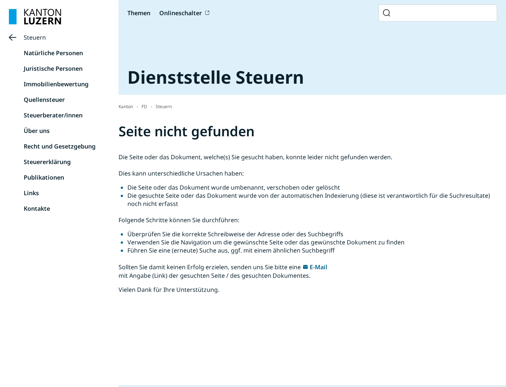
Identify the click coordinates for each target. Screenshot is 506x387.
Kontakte (37, 208)
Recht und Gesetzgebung (60, 146)
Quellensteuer (44, 100)
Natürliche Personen (53, 53)
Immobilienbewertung (56, 84)
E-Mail (318, 267)
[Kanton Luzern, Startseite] (35, 16)
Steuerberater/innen (53, 115)
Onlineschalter (180, 13)
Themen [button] (138, 13)
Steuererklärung (47, 162)
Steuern (35, 37)
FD (144, 106)
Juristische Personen (53, 68)
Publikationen (44, 177)
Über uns (37, 131)
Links (31, 193)
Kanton (126, 106)
